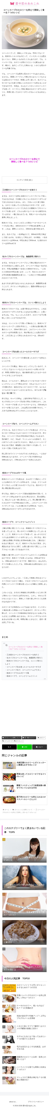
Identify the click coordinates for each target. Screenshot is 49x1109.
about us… (13, 1102)
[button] (39, 747)
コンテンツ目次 (22, 180)
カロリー (42, 737)
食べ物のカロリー (29, 737)
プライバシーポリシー (36, 1102)
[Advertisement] (24, 123)
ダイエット (19, 741)
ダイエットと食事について (12, 737)
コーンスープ (8, 741)
